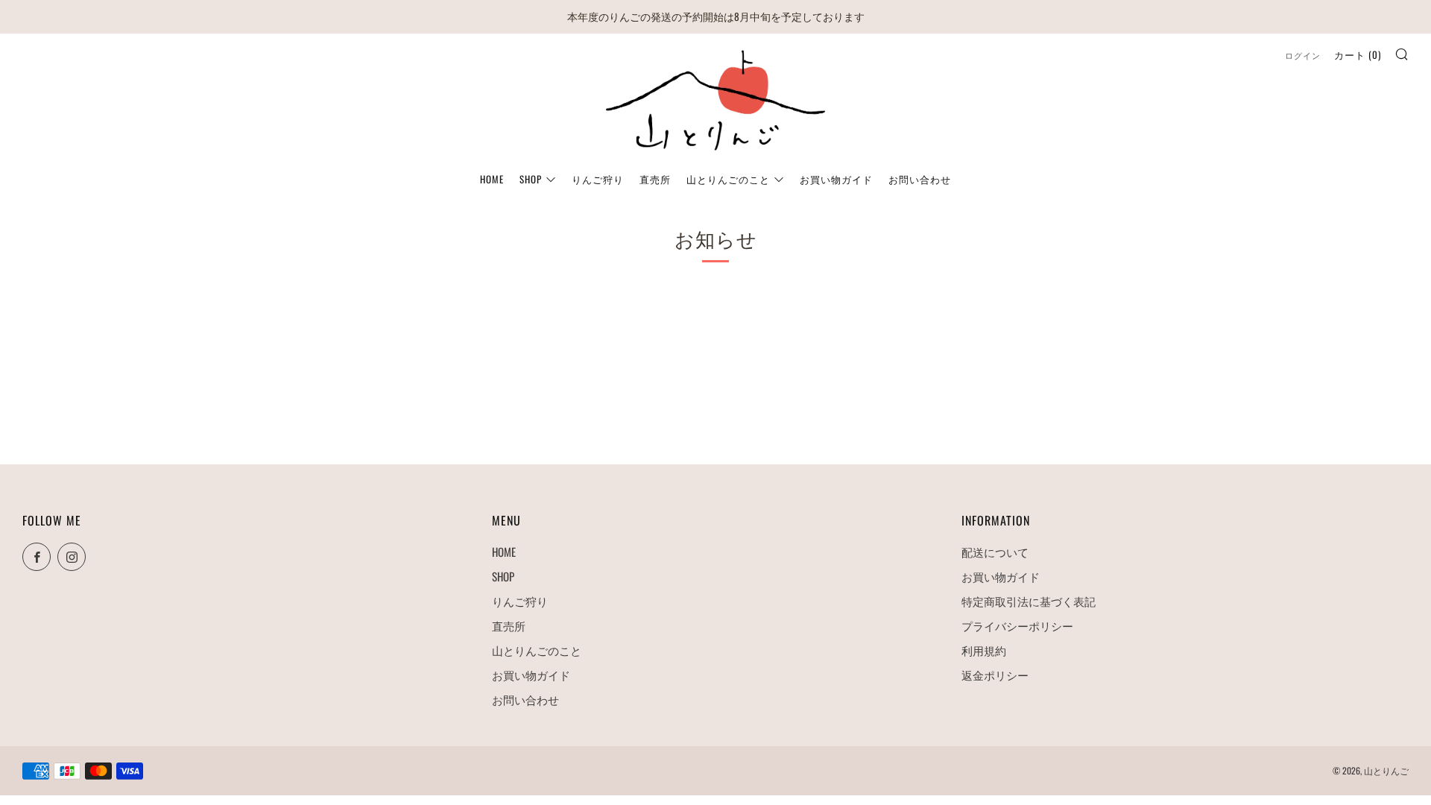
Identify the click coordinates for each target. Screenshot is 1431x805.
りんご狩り (598, 178)
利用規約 (983, 650)
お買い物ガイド (836, 178)
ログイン (1303, 55)
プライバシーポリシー (1017, 625)
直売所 (655, 178)
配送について (995, 551)
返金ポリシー (995, 674)
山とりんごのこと (728, 178)
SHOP (530, 178)
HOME (492, 178)
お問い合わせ (919, 178)
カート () (1357, 54)
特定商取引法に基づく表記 (1028, 601)
